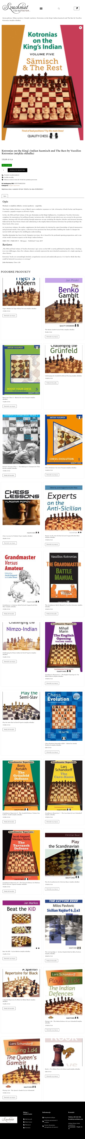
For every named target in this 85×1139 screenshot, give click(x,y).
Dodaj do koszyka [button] (51, 383)
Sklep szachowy (18, 18)
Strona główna (7, 18)
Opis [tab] (4, 196)
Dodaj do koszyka (17, 170)
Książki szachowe (30, 18)
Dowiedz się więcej (9, 316)
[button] (41, 8)
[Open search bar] (59, 8)
